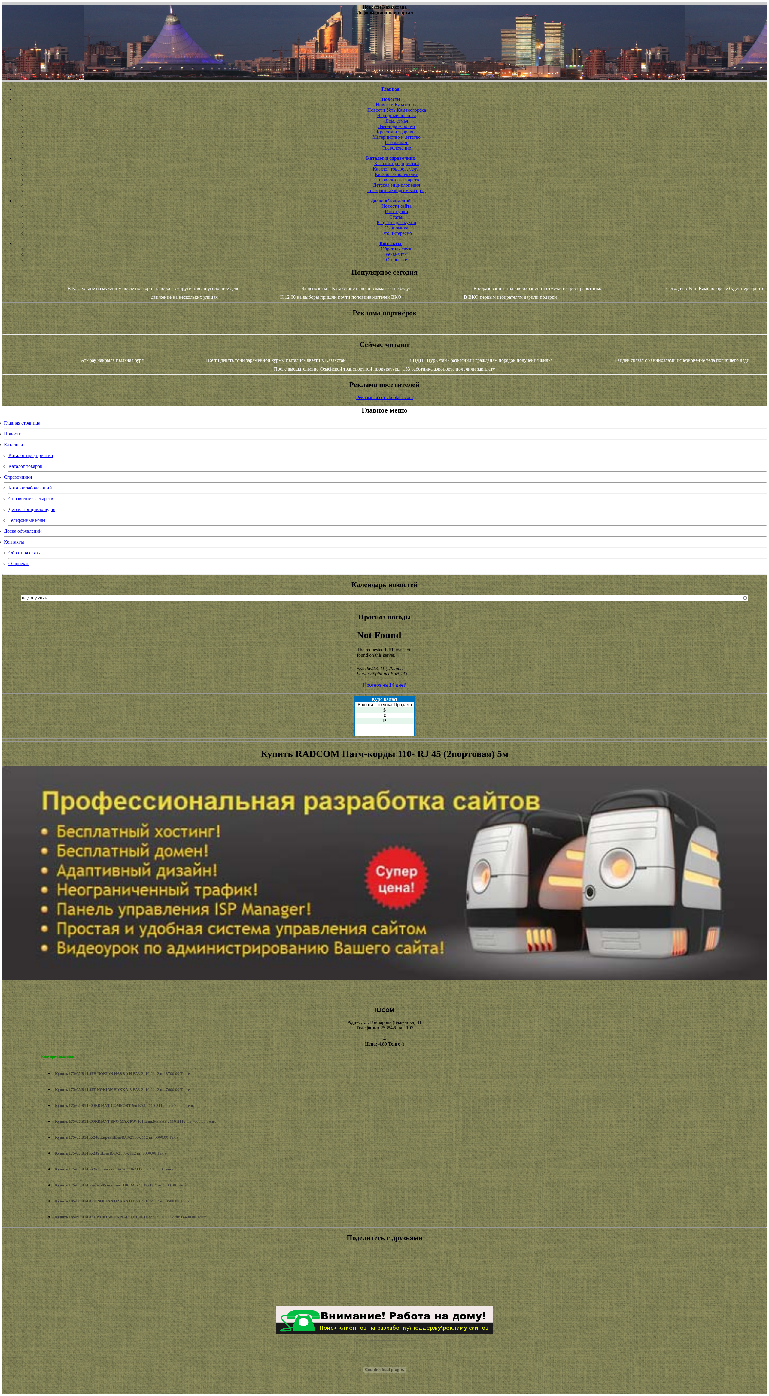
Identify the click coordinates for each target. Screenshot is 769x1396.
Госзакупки (396, 211)
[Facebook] (384, 1282)
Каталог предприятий (396, 163)
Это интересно (396, 233)
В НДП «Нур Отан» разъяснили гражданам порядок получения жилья (481, 360)
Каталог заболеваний (396, 174)
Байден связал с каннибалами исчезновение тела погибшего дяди (682, 360)
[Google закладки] (384, 1271)
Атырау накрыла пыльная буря (112, 360)
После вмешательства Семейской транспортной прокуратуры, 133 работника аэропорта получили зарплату (385, 368)
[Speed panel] (384, 1261)
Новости (13, 433)
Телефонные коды (26, 520)
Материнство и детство (396, 137)
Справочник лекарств (396, 179)
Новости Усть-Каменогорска (396, 110)
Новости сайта (396, 206)
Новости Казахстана (397, 104)
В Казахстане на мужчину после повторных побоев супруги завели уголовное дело (153, 288)
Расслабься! (397, 142)
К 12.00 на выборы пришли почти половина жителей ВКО (340, 297)
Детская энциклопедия (396, 185)
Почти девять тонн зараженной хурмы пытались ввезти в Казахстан (276, 360)
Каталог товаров (25, 466)
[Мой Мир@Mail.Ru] (384, 1298)
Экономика (396, 227)
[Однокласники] (384, 1293)
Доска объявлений (23, 531)
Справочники (18, 477)
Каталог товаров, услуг (397, 168)
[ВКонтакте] (384, 1277)
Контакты (14, 541)
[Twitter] (384, 1288)
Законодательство (396, 126)
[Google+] (384, 1266)
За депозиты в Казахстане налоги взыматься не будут (356, 288)
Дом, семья (396, 120)
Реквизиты (396, 254)
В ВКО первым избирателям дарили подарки (510, 297)
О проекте (396, 259)
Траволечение (396, 147)
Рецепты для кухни (396, 222)
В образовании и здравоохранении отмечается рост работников (538, 288)
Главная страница (22, 422)
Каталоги (13, 444)
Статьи (396, 217)
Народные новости (396, 115)
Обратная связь (396, 248)
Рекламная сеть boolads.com (384, 397)
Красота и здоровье (396, 131)
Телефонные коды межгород (396, 190)
